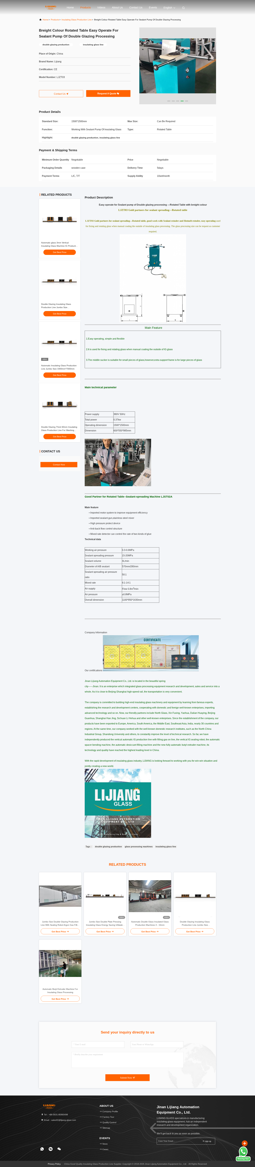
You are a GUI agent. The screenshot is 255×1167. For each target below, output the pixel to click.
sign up (208, 1141)
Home (70, 7)
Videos (101, 7)
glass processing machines (139, 846)
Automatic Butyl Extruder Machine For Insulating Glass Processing (60, 990)
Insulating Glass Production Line (77, 19)
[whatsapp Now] (243, 1160)
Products (85, 7)
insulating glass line (166, 846)
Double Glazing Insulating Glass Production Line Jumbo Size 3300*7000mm (56, 307)
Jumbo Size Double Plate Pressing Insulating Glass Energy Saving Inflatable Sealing (105, 924)
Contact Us (135, 7)
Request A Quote (107, 93)
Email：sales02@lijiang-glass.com (59, 1120)
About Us (117, 7)
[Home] (50, 7)
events (153, 7)
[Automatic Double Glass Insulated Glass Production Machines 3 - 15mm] (150, 896)
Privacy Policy (54, 1164)
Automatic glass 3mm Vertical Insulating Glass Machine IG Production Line (59, 245)
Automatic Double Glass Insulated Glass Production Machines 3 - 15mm (150, 923)
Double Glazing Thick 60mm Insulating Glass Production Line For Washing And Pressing (59, 430)
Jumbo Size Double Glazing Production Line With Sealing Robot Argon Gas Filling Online (60, 924)
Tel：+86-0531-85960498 (55, 1114)
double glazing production (108, 846)
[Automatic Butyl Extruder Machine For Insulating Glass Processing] (60, 963)
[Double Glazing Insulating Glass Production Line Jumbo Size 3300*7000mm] (195, 896)
